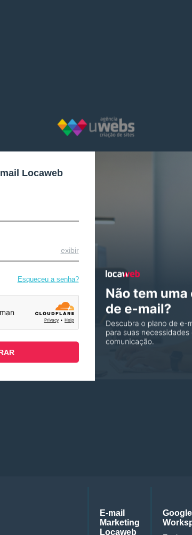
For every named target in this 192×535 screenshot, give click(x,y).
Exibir (70, 249)
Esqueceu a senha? (48, 279)
